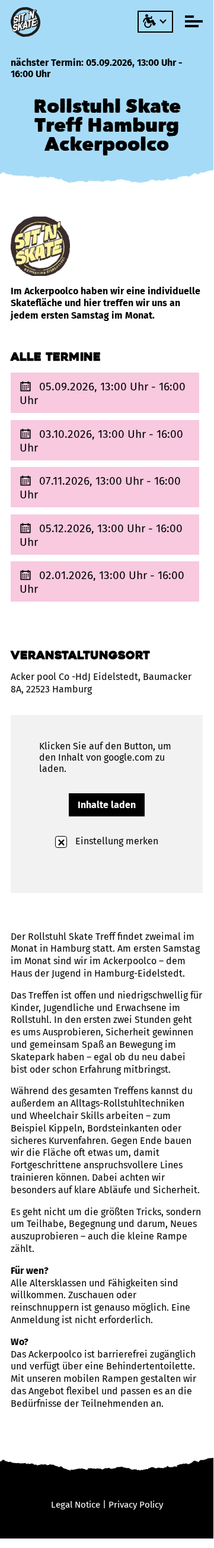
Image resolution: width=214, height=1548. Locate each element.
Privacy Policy (135, 1504)
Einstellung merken (115, 841)
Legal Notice (75, 1504)
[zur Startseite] (27, 22)
